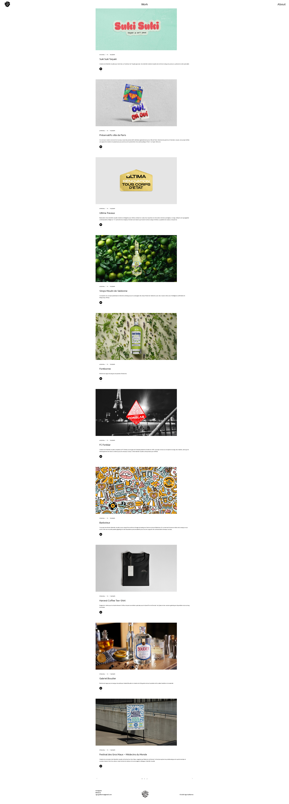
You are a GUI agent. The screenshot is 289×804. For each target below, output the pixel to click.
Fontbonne (105, 369)
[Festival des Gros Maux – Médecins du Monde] (136, 722)
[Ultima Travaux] (136, 180)
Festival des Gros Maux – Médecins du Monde (123, 754)
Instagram (99, 791)
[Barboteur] (136, 490)
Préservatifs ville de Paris (112, 135)
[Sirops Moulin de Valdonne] (136, 258)
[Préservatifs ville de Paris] (136, 102)
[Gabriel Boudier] (136, 646)
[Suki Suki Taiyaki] (136, 26)
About (281, 4)
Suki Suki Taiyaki (108, 59)
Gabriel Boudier (107, 678)
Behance (98, 793)
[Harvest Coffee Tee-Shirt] (136, 568)
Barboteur (104, 522)
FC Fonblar (105, 445)
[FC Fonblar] (136, 412)
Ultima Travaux (107, 213)
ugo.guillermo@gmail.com (104, 795)
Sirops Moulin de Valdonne (113, 291)
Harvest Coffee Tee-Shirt (112, 600)
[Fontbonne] (136, 336)
